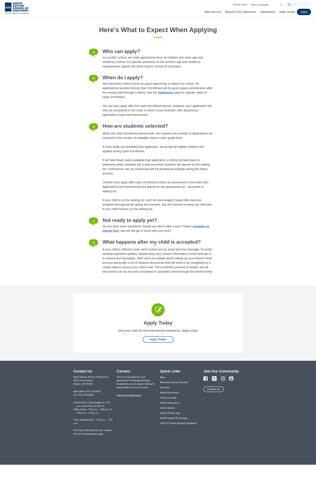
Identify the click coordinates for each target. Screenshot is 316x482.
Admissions (267, 12)
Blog (162, 377)
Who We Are (212, 12)
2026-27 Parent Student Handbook (178, 423)
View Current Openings (129, 395)
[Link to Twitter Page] (214, 378)
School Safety (167, 408)
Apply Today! (158, 339)
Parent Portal (240, 4)
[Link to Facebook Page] (205, 379)
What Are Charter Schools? (174, 382)
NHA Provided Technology (173, 418)
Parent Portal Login (170, 413)
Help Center (287, 12)
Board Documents (169, 392)
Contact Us (213, 389)
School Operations (169, 402)
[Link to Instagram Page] (223, 379)
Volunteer (165, 387)
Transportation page (92, 434)
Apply (304, 12)
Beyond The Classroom (240, 12)
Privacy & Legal (168, 397)
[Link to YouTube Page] (231, 379)
